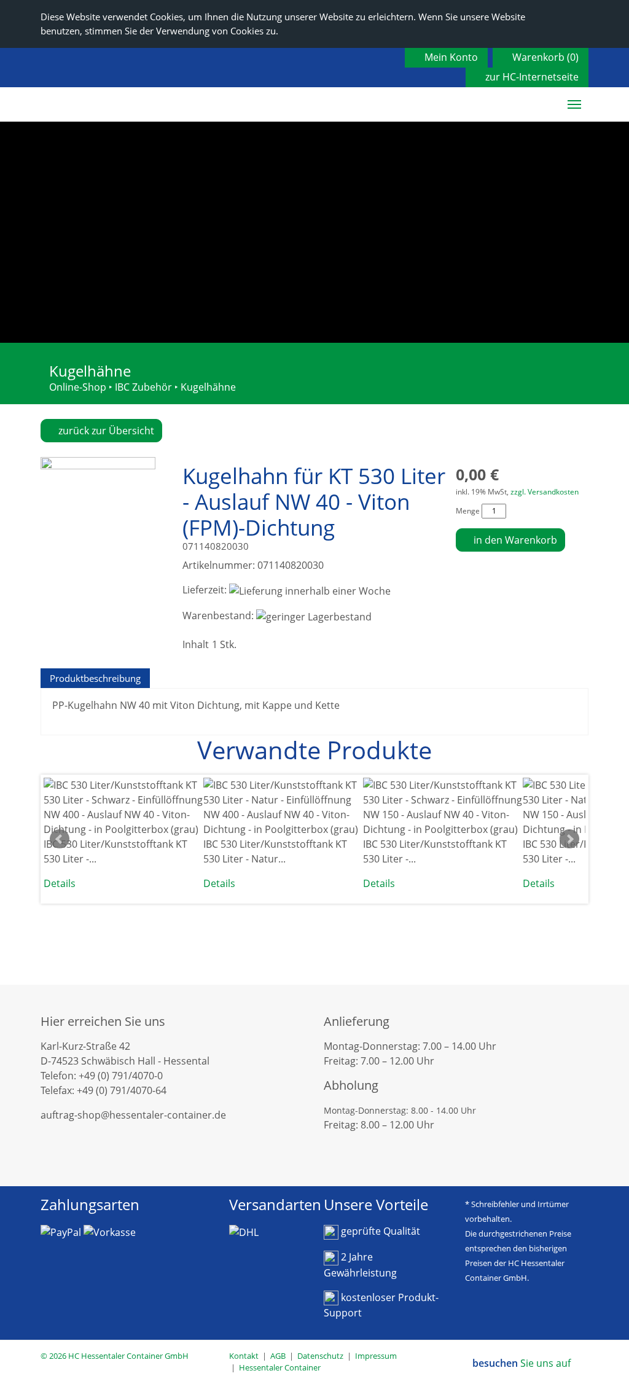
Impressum (376, 1355)
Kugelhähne (208, 387)
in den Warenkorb (514, 540)
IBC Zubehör (143, 387)
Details (60, 883)
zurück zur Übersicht (105, 430)
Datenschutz (320, 1355)
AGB (278, 1355)
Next (569, 839)
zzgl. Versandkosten (544, 492)
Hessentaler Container (280, 1367)
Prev (59, 839)
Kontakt (244, 1355)
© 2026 (115, 1355)
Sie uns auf (522, 1363)
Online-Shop (77, 387)
